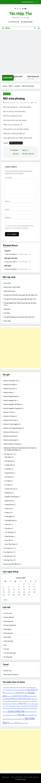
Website (7, 218)
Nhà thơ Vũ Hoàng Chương (12, 428)
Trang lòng (5, 711)
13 (9, 589)
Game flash (7, 637)
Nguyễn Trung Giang (11, 497)
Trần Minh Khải (10, 520)
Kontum (8, 696)
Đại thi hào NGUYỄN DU (11, 564)
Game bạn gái (8, 633)
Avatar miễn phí (9, 617)
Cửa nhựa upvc (8, 621)
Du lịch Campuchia (10, 625)
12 (4, 589)
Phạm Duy (23, 704)
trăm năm (15, 715)
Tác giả (21, 715)
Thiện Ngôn (9, 516)
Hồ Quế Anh (9, 461)
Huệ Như (8, 469)
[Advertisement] (20, 52)
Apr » (6, 600)
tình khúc (11, 723)
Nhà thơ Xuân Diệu (10, 436)
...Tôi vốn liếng (6, 687)
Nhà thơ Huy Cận (9, 388)
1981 (11, 687)
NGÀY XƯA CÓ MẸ (20, 696)
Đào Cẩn (7, 94)
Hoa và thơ (7, 283)
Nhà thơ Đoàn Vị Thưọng (12, 444)
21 (14, 592)
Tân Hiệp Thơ (20, 13)
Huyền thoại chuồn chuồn (12, 287)
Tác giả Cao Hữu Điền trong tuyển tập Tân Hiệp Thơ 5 (18, 2)
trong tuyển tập (16, 711)
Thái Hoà (8, 509)
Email (7, 209)
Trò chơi (6, 649)
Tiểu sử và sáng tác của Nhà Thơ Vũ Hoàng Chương (25, 708)
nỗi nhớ (16, 703)
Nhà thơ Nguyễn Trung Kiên (12, 408)
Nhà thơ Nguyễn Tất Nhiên (12, 404)
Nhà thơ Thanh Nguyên (11, 424)
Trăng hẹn (7, 309)
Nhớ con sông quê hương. (21, 699)
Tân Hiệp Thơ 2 (9, 548)
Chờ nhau (9, 690)
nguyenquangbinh (10, 102)
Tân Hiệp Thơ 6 (9, 560)
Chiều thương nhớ (32, 76)
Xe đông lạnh (8, 657)
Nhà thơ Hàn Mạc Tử (10, 381)
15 (19, 589)
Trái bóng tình (9, 715)
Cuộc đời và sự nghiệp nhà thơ (19, 690)
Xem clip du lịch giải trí (11, 674)
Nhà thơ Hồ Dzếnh (10, 384)
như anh (8, 699)
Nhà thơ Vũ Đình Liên (10, 432)
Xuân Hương (9, 536)
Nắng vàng (7, 703)
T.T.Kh (28, 703)
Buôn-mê (14, 687)
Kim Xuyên (8, 477)
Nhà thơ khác (8, 392)
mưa (12, 696)
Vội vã (26, 723)
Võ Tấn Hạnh (9, 532)
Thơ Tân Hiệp (9, 708)
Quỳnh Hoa (8, 501)
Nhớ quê (7, 266)
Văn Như (8, 528)
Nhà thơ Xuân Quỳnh (10, 440)
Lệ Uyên (7, 485)
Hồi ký (25, 693)
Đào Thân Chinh (10, 544)
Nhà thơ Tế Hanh (9, 416)
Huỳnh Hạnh (9, 473)
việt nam (22, 723)
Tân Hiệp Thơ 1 (9, 454)
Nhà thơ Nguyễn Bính (10, 396)
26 (4, 595)
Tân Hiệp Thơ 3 (9, 552)
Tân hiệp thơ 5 (8, 556)
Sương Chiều (9, 505)
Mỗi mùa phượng (16, 143)
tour (5, 645)
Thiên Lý (7, 512)
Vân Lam (8, 524)
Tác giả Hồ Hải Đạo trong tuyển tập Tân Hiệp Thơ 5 (20, 299)
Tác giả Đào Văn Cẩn (20, 719)
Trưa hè (7, 251)
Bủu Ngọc (8, 457)
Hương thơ (20, 693)
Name (7, 201)
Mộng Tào (8, 493)
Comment (9, 178)
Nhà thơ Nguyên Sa (10, 400)
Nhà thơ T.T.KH (8, 412)
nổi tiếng (12, 703)
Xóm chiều (7, 321)
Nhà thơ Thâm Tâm (10, 420)
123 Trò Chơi (8, 613)
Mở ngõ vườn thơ (10, 258)
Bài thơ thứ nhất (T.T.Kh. (23, 687)
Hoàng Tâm (9, 465)
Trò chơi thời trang (10, 653)
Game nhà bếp (8, 641)
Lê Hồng (8, 481)
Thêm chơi (18, 706)
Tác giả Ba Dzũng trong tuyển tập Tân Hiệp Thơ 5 (19, 317)
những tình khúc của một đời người (26, 701)
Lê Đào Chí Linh (10, 489)
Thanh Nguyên (12, 706)
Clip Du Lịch (8, 670)
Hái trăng (7, 313)
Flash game (7, 629)
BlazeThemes (21, 779)
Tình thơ (17, 723)
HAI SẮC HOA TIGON (10, 693)
